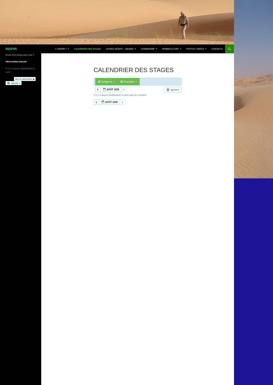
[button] (13, 83)
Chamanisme (148, 49)
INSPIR (11, 49)
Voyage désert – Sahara (119, 49)
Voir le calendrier (24, 78)
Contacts (217, 49)
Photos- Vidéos (195, 49)
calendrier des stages (87, 49)
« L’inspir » (60, 49)
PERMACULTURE (170, 49)
